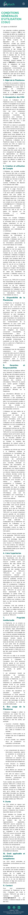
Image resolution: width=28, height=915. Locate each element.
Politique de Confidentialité (13, 913)
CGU (14, 911)
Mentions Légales (20, 911)
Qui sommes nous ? (7, 911)
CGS (20, 913)
